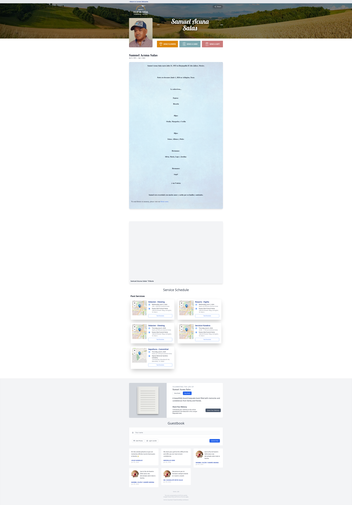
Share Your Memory (213, 410)
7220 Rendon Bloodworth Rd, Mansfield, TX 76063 (161, 360)
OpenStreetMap (178, 500)
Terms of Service (181, 497)
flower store (164, 201)
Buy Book (187, 393)
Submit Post (214, 441)
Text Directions (160, 316)
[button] (139, 306)
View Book (177, 393)
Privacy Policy (170, 497)
